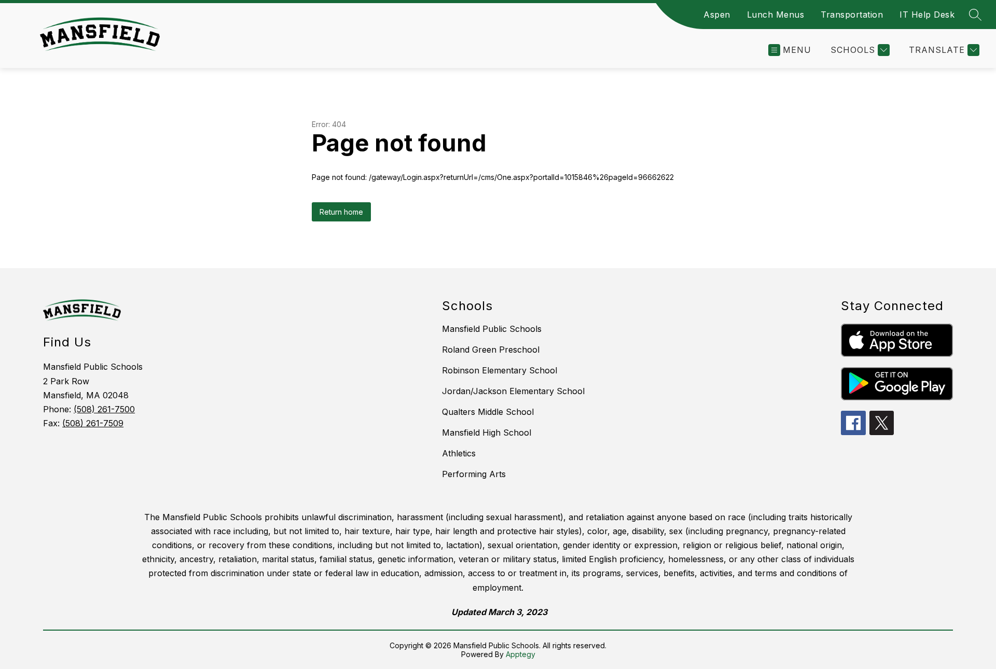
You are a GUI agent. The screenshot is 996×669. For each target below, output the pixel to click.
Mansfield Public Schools (492, 329)
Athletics (459, 453)
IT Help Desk (927, 14)
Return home (341, 211)
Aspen (716, 14)
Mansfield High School (486, 432)
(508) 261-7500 (104, 409)
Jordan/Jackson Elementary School (513, 391)
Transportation (852, 14)
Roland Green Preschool (491, 349)
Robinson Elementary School (499, 370)
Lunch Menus (776, 14)
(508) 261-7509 (92, 423)
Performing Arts (474, 474)
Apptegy (520, 654)
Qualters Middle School (488, 412)
